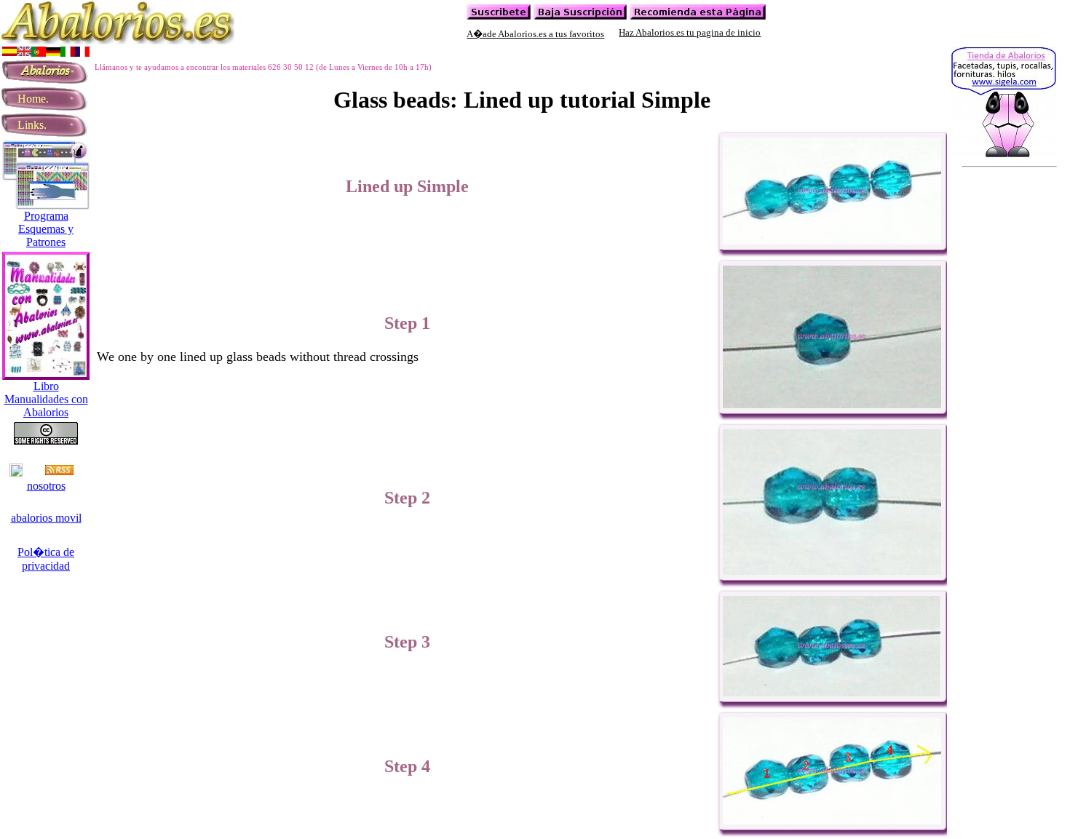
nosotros (46, 486)
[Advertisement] (360, 49)
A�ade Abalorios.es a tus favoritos (535, 33)
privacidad (46, 566)
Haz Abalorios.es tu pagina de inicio (690, 32)
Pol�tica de (45, 552)
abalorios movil (46, 518)
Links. (26, 125)
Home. (27, 98)
